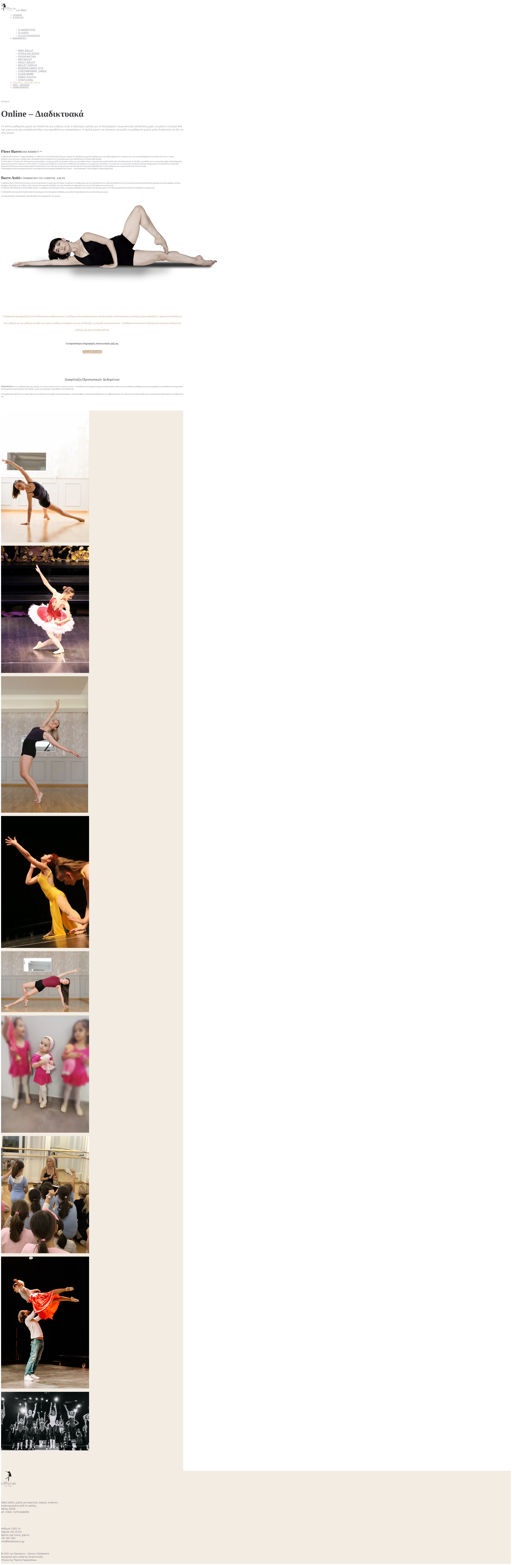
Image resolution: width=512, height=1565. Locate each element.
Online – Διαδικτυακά (26, 82)
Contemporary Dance (32, 71)
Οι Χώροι (23, 32)
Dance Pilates (27, 76)
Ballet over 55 (27, 65)
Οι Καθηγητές (26, 29)
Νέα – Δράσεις (21, 85)
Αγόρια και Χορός (28, 53)
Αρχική (17, 15)
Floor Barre (26, 73)
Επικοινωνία (21, 87)
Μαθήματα (20, 38)
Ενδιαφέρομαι (92, 351)
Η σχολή (18, 17)
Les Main (21, 10)
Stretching (25, 79)
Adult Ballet (26, 62)
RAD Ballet (25, 59)
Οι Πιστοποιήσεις (29, 35)
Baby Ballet (26, 50)
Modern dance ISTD (30, 68)
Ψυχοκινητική (27, 56)
